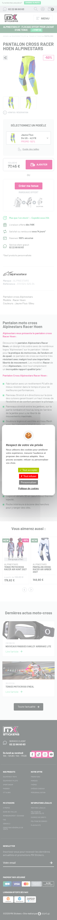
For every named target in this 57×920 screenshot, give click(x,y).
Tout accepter (29, 470)
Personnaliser (28, 482)
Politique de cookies (28, 488)
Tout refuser (29, 476)
